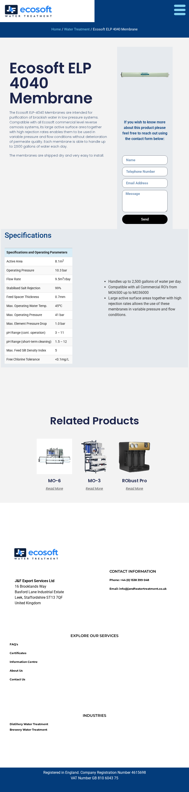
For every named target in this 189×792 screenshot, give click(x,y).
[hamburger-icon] (180, 11)
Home (56, 29)
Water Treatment (77, 29)
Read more (54, 488)
